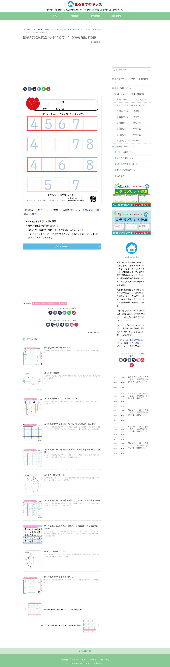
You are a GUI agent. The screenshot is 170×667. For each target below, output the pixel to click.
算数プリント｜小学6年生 (130, 141)
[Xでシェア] (25, 89)
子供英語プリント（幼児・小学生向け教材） (131, 80)
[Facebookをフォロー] (57, 325)
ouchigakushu (132, 257)
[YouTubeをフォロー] (72, 325)
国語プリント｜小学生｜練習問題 (131, 94)
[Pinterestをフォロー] (76, 325)
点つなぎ (120, 176)
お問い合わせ (104, 660)
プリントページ (62, 246)
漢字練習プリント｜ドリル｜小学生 (134, 99)
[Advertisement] (62, 63)
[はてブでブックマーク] (39, 89)
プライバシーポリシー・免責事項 (84, 660)
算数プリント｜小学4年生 (130, 129)
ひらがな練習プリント (126, 152)
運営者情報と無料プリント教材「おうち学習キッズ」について (131, 343)
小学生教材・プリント (124, 88)
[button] (149, 69)
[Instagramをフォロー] (67, 325)
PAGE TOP (85, 651)
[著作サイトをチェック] (48, 325)
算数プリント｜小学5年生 (130, 135)
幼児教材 (28, 303)
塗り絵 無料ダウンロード (127, 164)
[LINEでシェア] (44, 89)
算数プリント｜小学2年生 (130, 117)
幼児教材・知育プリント (125, 146)
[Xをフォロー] (53, 325)
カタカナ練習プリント (126, 158)
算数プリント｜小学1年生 (130, 111)
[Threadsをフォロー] (62, 325)
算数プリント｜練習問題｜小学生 (131, 105)
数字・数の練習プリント (127, 170)
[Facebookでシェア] (30, 89)
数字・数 (63, 303)
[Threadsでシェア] (34, 89)
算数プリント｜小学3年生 (130, 123)
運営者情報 (65, 660)
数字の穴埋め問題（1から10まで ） (46, 303)
